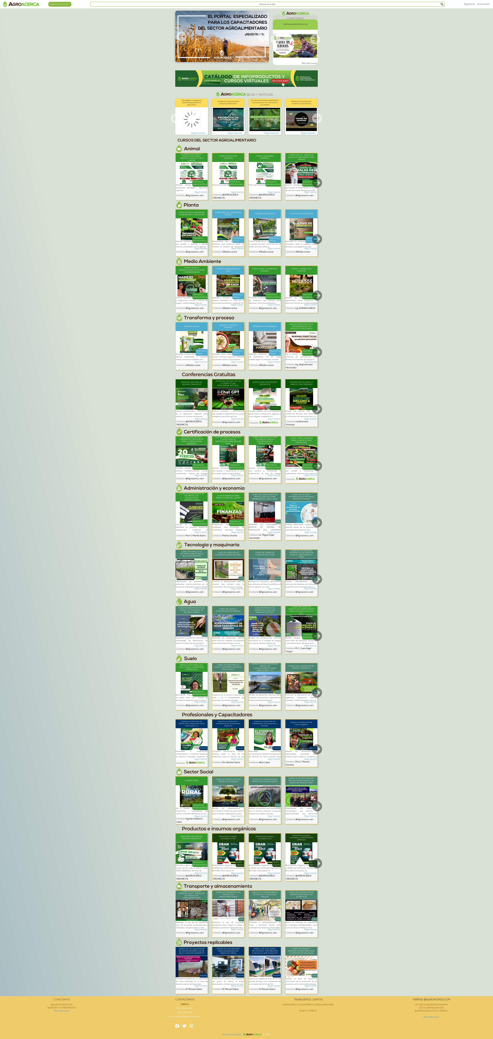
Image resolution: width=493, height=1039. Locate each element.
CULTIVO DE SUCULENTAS (301, 214)
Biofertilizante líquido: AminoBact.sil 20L (228, 838)
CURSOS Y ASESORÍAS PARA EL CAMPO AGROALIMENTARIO (295, 24)
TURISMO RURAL (191, 781)
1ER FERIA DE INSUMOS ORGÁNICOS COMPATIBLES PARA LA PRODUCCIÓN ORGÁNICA (191, 440)
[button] (182, 36)
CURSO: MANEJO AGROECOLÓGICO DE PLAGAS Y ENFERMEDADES (192, 270)
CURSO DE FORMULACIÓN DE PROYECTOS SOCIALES (228, 781)
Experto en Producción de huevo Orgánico (301, 724)
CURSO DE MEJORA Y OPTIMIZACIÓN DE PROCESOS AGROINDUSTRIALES (301, 497)
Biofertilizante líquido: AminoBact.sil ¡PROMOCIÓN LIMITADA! (301, 838)
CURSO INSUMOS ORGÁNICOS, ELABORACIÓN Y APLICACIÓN (192, 214)
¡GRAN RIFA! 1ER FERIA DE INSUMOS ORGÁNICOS (192, 838)
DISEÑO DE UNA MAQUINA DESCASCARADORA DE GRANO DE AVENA (228, 951)
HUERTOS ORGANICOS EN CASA (228, 270)
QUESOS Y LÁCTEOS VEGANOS (228, 326)
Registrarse (469, 4)
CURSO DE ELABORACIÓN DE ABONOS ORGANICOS (301, 667)
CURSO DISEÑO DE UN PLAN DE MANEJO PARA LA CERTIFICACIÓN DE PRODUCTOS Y (265, 440)
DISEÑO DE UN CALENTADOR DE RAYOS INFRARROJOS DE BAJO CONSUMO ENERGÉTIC (191, 951)
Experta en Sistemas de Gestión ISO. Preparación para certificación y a (192, 724)
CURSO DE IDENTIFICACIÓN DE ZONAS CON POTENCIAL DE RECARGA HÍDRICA (191, 610)
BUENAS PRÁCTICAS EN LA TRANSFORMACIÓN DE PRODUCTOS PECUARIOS (301, 326)
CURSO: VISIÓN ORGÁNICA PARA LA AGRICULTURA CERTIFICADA (301, 440)
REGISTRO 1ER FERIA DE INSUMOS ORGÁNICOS (191, 383)
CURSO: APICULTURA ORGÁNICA (228, 157)
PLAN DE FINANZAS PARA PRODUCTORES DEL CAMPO (228, 497)
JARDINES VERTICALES (265, 214)
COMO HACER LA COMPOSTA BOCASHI (265, 270)
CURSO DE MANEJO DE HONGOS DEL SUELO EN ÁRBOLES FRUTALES (265, 610)
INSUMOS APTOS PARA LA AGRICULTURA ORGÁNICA (301, 383)
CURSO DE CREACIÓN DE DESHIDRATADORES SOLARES (228, 554)
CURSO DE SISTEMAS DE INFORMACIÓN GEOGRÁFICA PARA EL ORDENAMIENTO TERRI (301, 554)
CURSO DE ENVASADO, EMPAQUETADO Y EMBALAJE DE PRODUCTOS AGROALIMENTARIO (192, 895)
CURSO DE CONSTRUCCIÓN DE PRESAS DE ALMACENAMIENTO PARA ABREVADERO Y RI (265, 667)
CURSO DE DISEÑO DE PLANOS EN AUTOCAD (265, 554)
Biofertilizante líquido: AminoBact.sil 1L (265, 838)
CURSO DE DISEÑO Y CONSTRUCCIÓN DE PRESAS (228, 610)
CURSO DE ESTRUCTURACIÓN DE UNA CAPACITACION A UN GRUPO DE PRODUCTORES (301, 781)
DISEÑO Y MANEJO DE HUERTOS (301, 270)
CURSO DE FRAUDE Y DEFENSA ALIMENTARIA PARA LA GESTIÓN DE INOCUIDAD (301, 951)
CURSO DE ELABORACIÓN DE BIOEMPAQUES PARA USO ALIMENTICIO (301, 895)
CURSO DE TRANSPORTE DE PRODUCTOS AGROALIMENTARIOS (228, 895)
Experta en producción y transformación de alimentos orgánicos (228, 724)
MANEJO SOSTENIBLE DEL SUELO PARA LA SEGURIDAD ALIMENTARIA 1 (191, 667)
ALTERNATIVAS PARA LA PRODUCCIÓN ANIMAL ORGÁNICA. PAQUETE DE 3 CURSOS (191, 157)
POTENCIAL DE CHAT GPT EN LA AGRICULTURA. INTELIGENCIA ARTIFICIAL (228, 383)
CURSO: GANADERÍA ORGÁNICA (265, 157)
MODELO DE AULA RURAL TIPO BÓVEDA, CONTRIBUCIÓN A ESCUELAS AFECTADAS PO (265, 951)
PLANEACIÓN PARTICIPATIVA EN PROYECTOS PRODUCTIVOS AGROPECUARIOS (191, 497)
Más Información (61, 1011)
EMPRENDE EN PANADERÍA (265, 326)
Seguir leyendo (198, 133)
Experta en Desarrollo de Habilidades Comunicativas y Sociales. (265, 724)
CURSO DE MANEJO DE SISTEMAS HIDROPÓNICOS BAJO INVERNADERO (191, 554)
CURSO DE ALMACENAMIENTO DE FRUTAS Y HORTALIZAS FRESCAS (265, 895)
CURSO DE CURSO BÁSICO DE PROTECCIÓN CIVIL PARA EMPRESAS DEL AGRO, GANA (265, 497)
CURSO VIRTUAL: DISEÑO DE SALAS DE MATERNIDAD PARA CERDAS (301, 157)
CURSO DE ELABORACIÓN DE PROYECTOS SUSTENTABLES (265, 781)
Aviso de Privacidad (232, 1035)
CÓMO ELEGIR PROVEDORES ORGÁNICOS (264, 383)
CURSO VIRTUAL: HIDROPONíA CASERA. (228, 214)
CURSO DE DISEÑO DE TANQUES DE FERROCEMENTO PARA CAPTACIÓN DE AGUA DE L (301, 610)
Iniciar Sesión (483, 4)
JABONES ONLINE (192, 326)
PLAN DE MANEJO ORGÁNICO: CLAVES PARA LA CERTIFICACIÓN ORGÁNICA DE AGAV (228, 440)
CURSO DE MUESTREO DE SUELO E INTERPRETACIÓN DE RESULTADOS (228, 667)
